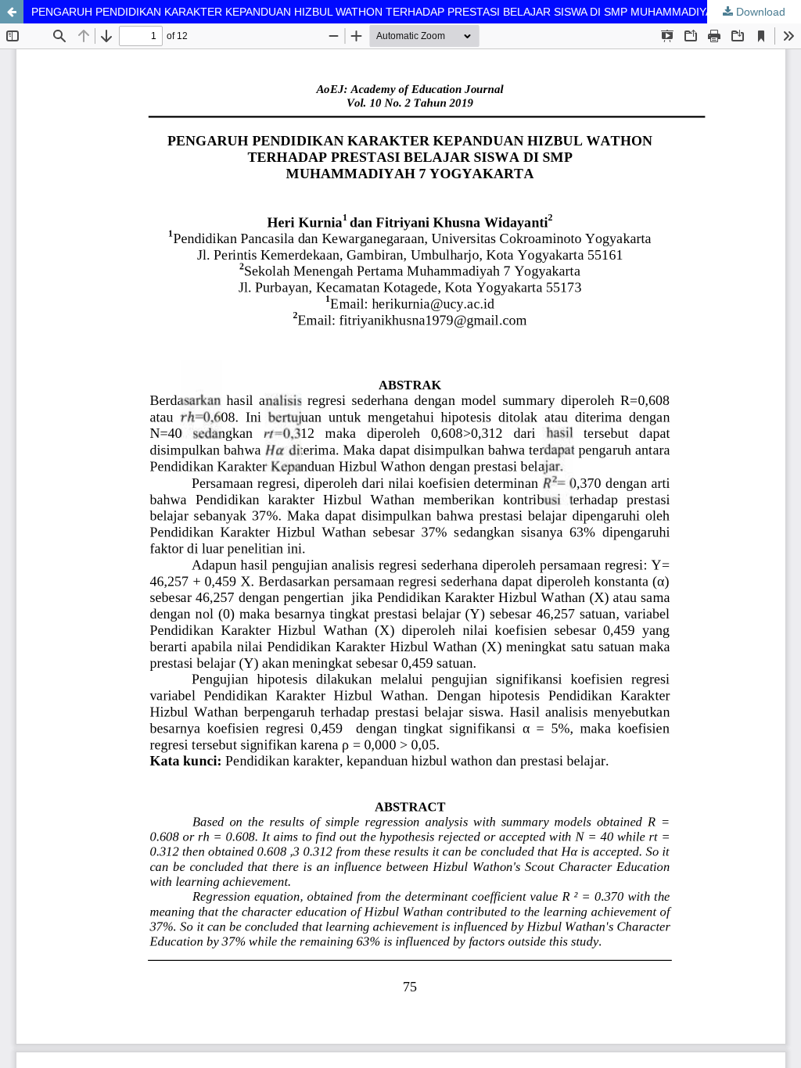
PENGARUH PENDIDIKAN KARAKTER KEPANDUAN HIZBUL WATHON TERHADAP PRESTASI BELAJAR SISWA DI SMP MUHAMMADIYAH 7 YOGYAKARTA (416, 11)
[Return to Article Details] (11, 11)
